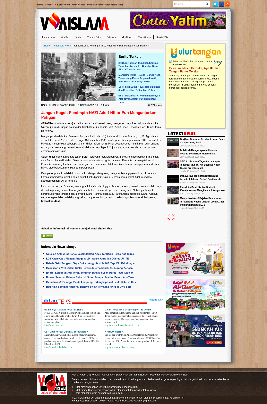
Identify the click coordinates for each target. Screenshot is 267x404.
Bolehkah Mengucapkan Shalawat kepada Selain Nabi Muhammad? (199, 151)
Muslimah (127, 37)
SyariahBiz (162, 37)
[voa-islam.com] (74, 23)
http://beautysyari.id (53, 325)
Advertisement (62, 4)
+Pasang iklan (155, 299)
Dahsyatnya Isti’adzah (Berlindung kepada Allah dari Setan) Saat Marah (200, 177)
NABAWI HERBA (114, 331)
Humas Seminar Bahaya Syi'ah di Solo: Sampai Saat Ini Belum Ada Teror (90, 277)
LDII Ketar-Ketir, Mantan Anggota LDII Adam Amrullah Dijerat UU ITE (87, 258)
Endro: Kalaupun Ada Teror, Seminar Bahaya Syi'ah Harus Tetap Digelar (89, 272)
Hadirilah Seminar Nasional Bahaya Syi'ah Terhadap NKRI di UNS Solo (89, 286)
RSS (227, 4)
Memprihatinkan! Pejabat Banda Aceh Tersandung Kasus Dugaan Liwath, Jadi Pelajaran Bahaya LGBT (139, 78)
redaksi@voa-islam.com (119, 400)
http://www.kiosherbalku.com (58, 347)
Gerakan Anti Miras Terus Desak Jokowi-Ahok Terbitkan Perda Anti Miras (90, 254)
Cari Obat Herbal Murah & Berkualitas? (66, 331)
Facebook (221, 4)
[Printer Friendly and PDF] (47, 235)
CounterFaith (94, 37)
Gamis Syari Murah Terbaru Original (64, 309)
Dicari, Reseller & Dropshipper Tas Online (128, 309)
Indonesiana (48, 37)
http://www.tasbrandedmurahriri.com (122, 325)
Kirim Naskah (78, 4)
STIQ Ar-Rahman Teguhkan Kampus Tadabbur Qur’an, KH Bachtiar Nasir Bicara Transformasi (138, 66)
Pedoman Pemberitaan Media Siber (105, 4)
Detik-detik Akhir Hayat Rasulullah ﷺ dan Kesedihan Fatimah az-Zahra (139, 88)
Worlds (64, 37)
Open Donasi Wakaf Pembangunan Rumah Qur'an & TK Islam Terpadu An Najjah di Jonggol (194, 74)
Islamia (77, 37)
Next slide (219, 64)
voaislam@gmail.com (145, 400)
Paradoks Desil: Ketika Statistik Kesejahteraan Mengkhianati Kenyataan (202, 188)
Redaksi (49, 4)
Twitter (215, 4)
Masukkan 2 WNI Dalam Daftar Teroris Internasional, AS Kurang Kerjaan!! (90, 268)
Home (40, 4)
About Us (85, 374)
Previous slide (215, 64)
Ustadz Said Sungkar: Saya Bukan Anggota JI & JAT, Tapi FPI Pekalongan (90, 263)
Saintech (111, 37)
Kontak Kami (109, 374)
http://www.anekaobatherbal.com (120, 347)
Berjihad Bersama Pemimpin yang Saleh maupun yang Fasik (202, 140)
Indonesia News (62, 45)
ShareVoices (144, 37)
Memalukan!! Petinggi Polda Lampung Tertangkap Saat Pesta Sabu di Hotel (91, 282)
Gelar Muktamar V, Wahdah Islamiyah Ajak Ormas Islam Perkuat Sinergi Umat (139, 99)
